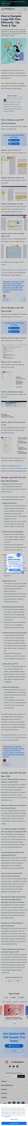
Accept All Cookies (14, 1123)
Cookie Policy (7, 1116)
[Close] (26, 1105)
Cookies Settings (14, 1119)
